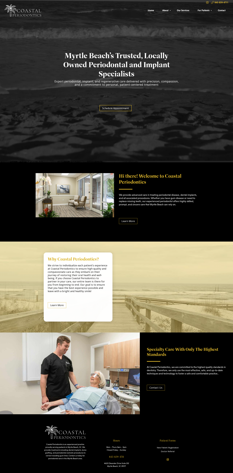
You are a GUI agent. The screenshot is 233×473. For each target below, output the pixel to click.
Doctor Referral (167, 451)
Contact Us (155, 387)
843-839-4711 (221, 2)
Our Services (183, 10)
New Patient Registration (168, 447)
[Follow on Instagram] (168, 459)
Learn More (128, 221)
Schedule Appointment (115, 108)
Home (151, 10)
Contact (222, 10)
